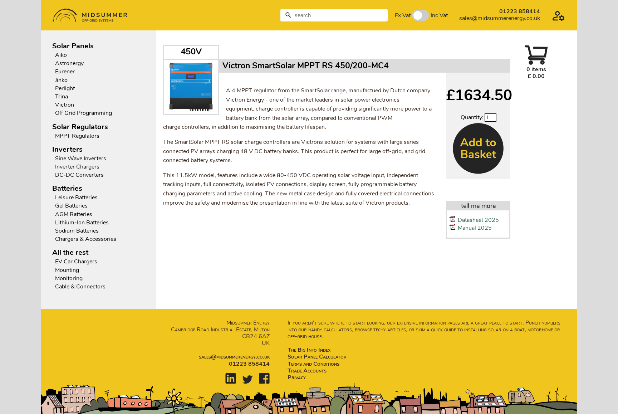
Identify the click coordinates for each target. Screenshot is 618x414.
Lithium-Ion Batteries (82, 222)
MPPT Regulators (77, 136)
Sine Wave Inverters (80, 158)
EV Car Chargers (77, 261)
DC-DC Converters (79, 175)
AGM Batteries (73, 214)
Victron (64, 105)
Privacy (297, 377)
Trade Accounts (307, 371)
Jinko (61, 80)
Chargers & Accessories (85, 239)
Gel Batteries (71, 206)
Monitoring (69, 278)
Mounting (67, 270)
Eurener (65, 71)
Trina (61, 96)
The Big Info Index (309, 350)
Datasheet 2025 (478, 220)
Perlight (65, 88)
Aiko (61, 55)
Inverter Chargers (77, 167)
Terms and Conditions (313, 364)
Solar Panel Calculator (317, 357)
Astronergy (69, 63)
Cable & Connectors (80, 286)
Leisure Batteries (76, 197)
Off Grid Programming (83, 113)
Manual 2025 (475, 228)
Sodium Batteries (77, 231)
